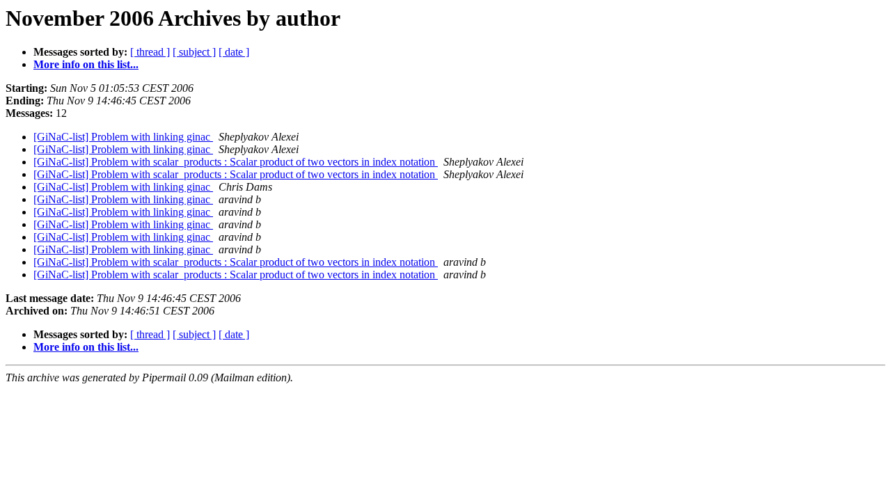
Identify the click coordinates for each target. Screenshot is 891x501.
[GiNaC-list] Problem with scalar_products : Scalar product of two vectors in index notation (235, 162)
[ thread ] (150, 52)
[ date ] (234, 52)
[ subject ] (194, 52)
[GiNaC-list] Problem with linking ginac (123, 137)
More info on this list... (86, 64)
